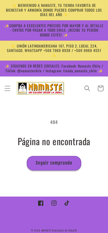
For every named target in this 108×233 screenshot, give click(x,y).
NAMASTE (46, 230)
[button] (7, 88)
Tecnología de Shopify (64, 230)
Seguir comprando (54, 163)
